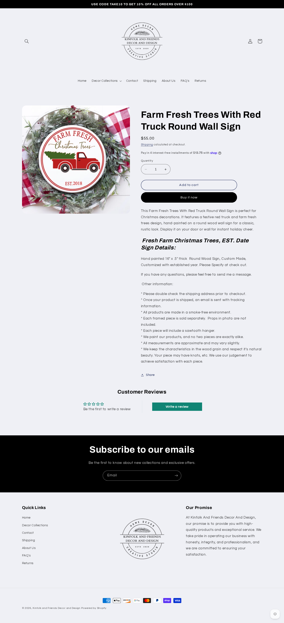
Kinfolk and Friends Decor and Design (56, 608)
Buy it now (189, 197)
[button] (27, 41)
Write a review (177, 406)
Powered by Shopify (93, 608)
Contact (28, 532)
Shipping (147, 144)
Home (26, 517)
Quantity (147, 160)
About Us (29, 548)
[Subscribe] (176, 476)
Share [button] (150, 375)
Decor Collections (35, 525)
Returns (27, 563)
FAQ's (26, 555)
